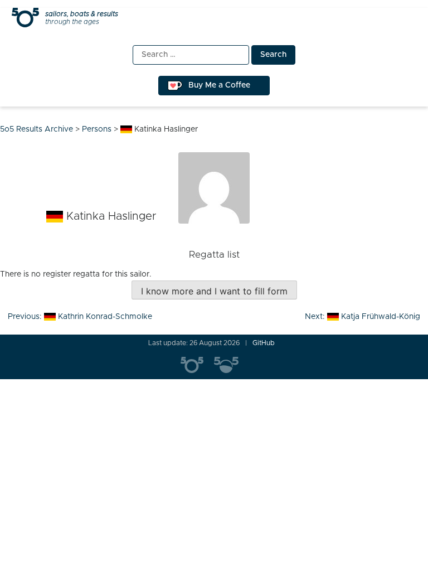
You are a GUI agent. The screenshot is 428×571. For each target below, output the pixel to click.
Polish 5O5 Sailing (230, 365)
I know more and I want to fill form (214, 291)
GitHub (263, 343)
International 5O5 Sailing (197, 365)
